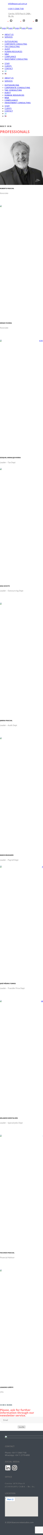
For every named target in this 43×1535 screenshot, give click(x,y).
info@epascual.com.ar (17, 3)
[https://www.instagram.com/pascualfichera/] (23, 21)
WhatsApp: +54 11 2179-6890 (17, 1455)
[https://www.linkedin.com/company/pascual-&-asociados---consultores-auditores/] (36, 21)
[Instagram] (14, 1468)
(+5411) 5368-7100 (16, 8)
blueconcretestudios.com (22, 1522)
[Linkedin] (8, 1468)
